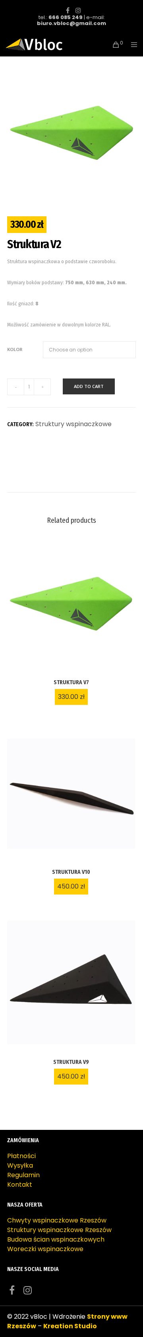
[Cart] (113, 44)
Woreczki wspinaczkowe (45, 1249)
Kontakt (19, 1184)
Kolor (15, 349)
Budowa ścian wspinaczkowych (55, 1239)
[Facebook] (68, 10)
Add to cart (89, 386)
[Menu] (131, 44)
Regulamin (23, 1175)
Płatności (21, 1155)
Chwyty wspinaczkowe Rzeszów (56, 1220)
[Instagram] (78, 10)
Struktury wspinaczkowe (73, 424)
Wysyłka (20, 1165)
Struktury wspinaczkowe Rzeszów (59, 1229)
